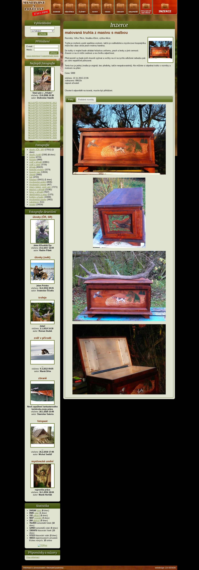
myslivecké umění (37, 182)
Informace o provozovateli (34, 568)
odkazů (36, 515)
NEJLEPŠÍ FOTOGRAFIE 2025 (42, 135)
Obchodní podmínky (54, 568)
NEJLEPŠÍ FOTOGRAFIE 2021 (42, 125)
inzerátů (38, 518)
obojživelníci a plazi (38, 194)
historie (32, 159)
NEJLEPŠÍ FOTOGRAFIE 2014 (42, 108)
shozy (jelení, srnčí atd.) (40, 187)
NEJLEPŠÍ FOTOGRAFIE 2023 (42, 130)
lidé (30, 177)
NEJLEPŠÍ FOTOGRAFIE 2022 (42, 128)
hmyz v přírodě (36, 192)
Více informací (32, 557)
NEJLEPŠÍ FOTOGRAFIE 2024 (42, 133)
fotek (39, 510)
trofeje (32, 157)
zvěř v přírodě (35, 162)
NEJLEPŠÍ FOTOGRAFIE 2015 (42, 110)
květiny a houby (36, 197)
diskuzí (36, 520)
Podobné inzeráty (86, 99)
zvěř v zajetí (35, 164)
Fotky (70, 99)
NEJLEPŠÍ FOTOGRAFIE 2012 (42, 103)
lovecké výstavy (36, 169)
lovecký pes (34, 172)
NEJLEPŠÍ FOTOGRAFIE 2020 (42, 123)
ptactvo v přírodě (37, 189)
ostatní (32, 204)
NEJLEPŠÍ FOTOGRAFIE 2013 (42, 105)
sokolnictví (34, 202)
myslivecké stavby (37, 199)
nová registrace (33, 56)
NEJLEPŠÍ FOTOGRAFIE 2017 (42, 115)
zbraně (32, 174)
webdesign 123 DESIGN (165, 568)
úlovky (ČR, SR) (36, 149)
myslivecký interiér (37, 184)
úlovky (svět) (35, 154)
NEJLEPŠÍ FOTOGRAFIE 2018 (42, 118)
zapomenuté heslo (50, 56)
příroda (32, 167)
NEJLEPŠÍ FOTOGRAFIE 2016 (42, 113)
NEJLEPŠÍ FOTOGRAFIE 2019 (42, 120)
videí (36, 513)
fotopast (33, 179)
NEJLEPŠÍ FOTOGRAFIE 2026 (42, 138)
